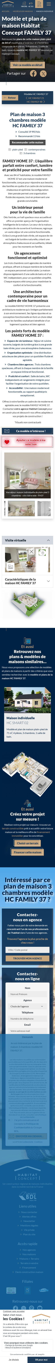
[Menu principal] (48, 4)
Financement (29, 1302)
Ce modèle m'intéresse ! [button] (31, 431)
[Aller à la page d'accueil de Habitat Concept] (8, 4)
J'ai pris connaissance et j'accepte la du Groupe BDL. (28, 1161)
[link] (30, 4)
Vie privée (29, 1265)
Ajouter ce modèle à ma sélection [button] (30, 442)
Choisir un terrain (27, 878)
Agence (27, 1035)
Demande (27, 1072)
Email (27, 1060)
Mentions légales (29, 1260)
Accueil (5, 11)
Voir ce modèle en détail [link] (27, 65)
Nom (27, 1023)
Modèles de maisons (23, 11)
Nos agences (29, 1285)
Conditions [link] (38, 1177)
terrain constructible (13, 863)
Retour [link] (12, 97)
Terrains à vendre (29, 1298)
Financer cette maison (27, 887)
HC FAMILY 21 (36, 98)
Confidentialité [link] (27, 1177)
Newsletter (29, 1256)
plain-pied (17, 149)
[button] (28, 142)
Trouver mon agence (27, 993)
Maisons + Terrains (29, 1294)
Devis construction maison (29, 1307)
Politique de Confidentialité (33, 1151)
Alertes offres (29, 1251)
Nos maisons (29, 1289)
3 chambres (29, 153)
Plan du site (29, 1269)
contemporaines (36, 149)
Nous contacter (29, 1247)
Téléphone (27, 1047)
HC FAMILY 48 (34, 101)
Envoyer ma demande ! (31, 1171)
